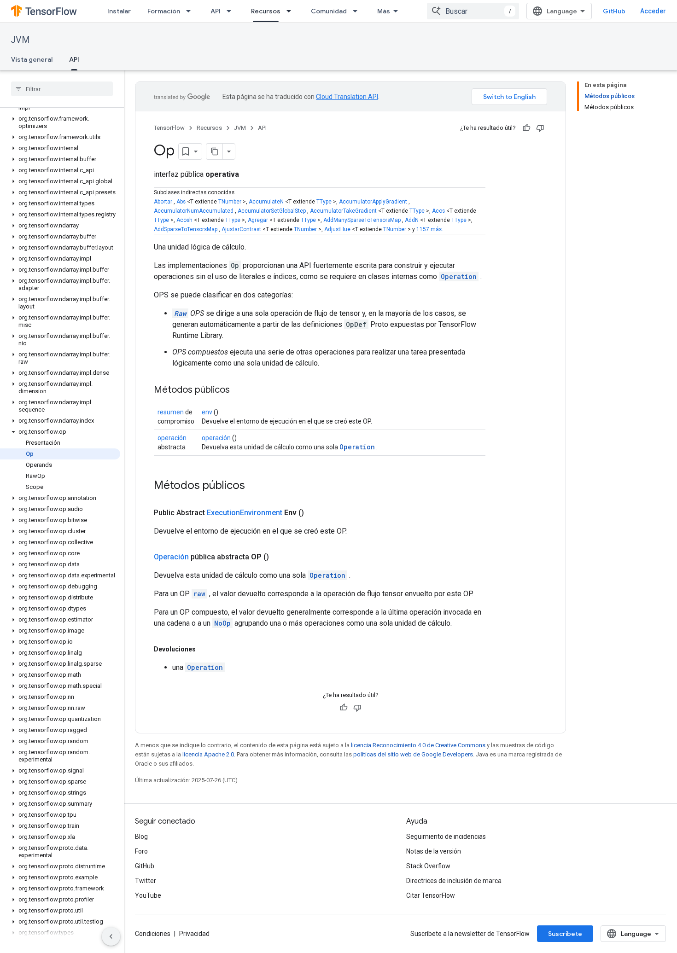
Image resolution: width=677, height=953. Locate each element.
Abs (181, 201)
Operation (459, 276)
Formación (163, 11)
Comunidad (329, 11)
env (207, 412)
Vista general (32, 59)
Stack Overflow (428, 866)
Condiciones (152, 933)
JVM (20, 40)
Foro (141, 851)
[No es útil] (540, 128)
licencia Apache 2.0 (208, 754)
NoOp (222, 623)
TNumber (229, 201)
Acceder (653, 11)
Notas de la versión (433, 851)
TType (324, 201)
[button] (60, 122)
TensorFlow (169, 127)
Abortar (163, 201)
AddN (412, 220)
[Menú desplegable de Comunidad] (358, 11)
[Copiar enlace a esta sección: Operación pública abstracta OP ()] (280, 557)
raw (199, 593)
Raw (180, 313)
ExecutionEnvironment (244, 512)
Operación (171, 556)
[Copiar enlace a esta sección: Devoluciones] (205, 649)
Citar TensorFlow (430, 895)
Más (383, 11)
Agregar (258, 220)
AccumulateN (266, 201)
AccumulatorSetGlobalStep (272, 211)
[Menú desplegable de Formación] (191, 11)
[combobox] (473, 11)
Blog (141, 836)
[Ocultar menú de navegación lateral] (111, 936)
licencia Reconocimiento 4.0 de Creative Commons (418, 745)
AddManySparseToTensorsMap (362, 220)
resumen (171, 412)
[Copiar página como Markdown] (214, 151)
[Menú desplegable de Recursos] (291, 11)
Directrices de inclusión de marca (454, 880)
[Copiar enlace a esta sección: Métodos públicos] (239, 390)
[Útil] (526, 128)
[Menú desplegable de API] (232, 11)
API (215, 11)
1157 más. (429, 229)
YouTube (148, 895)
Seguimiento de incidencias (446, 836)
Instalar (119, 11)
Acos (438, 211)
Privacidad (194, 933)
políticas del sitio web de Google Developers (413, 754)
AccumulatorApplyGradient (373, 201)
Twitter (145, 880)
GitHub (614, 11)
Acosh (184, 220)
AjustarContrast (241, 229)
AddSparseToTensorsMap (185, 229)
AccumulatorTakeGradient (343, 211)
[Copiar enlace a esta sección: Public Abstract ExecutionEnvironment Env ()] (315, 512)
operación (172, 438)
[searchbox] (62, 88)
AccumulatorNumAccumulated (193, 211)
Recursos (265, 11)
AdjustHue (337, 229)
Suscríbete (565, 934)
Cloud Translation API (347, 96)
